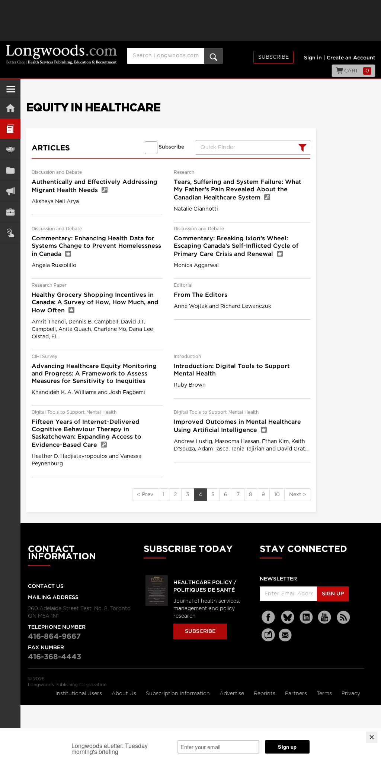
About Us (125, 693)
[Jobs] (10, 212)
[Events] (10, 149)
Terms (325, 693)
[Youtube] (324, 617)
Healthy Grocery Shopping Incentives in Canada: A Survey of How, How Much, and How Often (95, 302)
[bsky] (287, 617)
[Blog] (268, 639)
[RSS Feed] (343, 617)
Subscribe (273, 57)
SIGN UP (333, 594)
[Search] (302, 148)
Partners (296, 693)
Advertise (233, 693)
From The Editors (200, 295)
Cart (356, 71)
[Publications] (10, 170)
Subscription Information (178, 693)
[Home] (10, 108)
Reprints (265, 693)
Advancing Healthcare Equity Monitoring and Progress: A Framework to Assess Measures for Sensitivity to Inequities (94, 374)
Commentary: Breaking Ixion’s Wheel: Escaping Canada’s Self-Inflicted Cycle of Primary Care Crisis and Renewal (236, 246)
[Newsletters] (286, 635)
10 (277, 494)
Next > (297, 494)
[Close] (371, 737)
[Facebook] (269, 617)
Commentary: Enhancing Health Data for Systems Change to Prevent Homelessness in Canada (96, 246)
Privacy (351, 693)
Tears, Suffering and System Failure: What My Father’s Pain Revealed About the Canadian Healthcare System (237, 190)
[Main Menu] (10, 92)
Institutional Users (79, 693)
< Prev (145, 494)
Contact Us (46, 586)
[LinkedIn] (306, 617)
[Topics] (10, 128)
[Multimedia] (10, 191)
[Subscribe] (10, 232)
